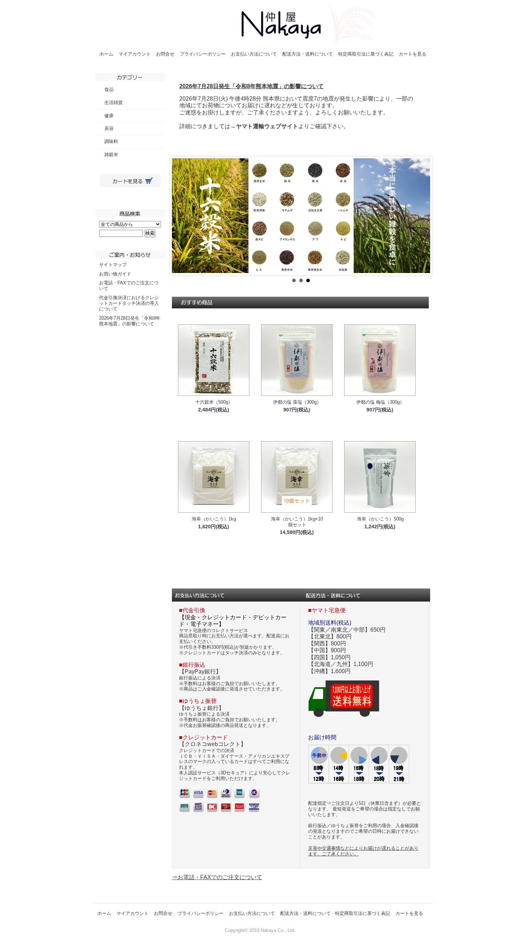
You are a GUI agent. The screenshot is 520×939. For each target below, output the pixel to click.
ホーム (106, 54)
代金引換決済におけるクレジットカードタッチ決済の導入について (129, 303)
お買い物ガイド (115, 274)
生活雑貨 (113, 102)
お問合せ (165, 54)
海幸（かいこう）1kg (214, 519)
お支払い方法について (254, 54)
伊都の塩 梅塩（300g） (380, 402)
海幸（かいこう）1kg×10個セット (297, 521)
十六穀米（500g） (214, 402)
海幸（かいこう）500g (380, 519)
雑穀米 (111, 154)
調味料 (111, 141)
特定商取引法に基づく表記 (365, 54)
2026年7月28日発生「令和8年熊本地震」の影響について (129, 320)
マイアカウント (135, 54)
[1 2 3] (301, 215)
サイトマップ (113, 264)
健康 (109, 115)
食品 (109, 89)
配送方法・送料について (307, 54)
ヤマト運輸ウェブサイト (267, 126)
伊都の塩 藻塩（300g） (297, 402)
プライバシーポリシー (203, 54)
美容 (109, 128)
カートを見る (412, 54)
